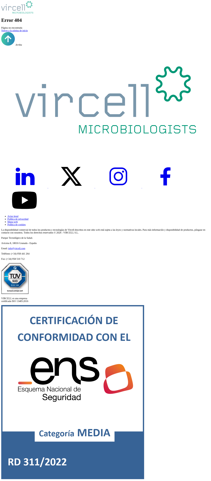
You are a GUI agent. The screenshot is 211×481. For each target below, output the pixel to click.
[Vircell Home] (105, 155)
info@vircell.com (16, 248)
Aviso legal (12, 216)
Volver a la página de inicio (14, 30)
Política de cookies (16, 224)
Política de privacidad (17, 219)
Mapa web (12, 221)
